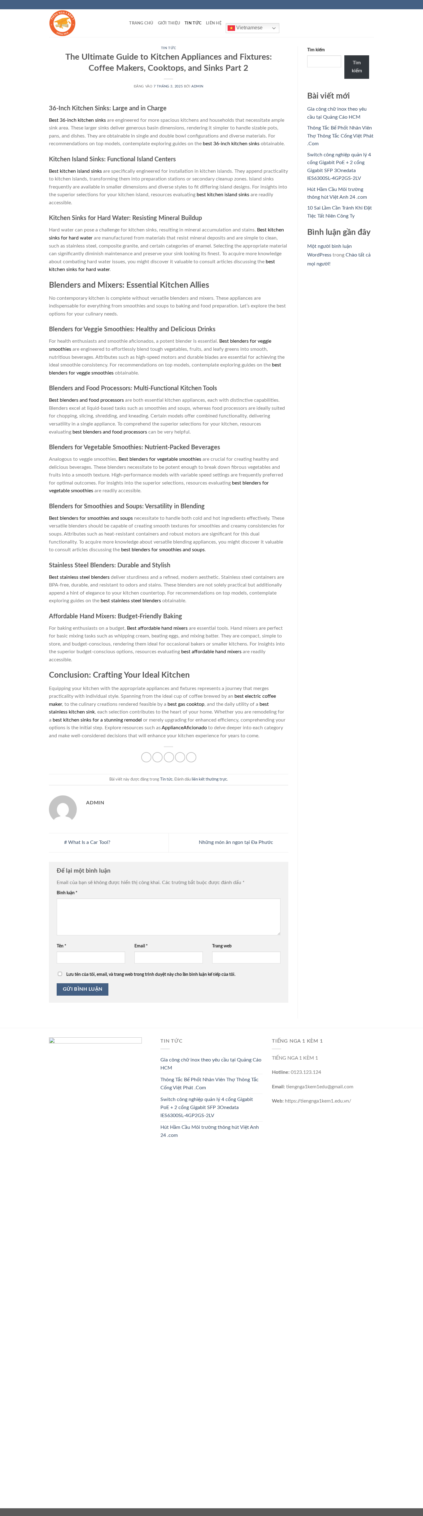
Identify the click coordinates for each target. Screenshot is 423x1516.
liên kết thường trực (209, 779)
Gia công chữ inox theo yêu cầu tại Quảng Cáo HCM (210, 1063)
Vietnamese (249, 27)
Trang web (222, 946)
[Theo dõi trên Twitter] (365, 4)
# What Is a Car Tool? (86, 842)
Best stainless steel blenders (79, 577)
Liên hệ (213, 23)
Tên (61, 946)
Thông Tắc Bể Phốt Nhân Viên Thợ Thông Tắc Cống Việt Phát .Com (340, 135)
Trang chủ (141, 23)
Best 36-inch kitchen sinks (77, 120)
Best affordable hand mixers (157, 628)
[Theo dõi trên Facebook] (353, 4)
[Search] (122, 23)
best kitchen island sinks (223, 194)
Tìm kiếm (316, 50)
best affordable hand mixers (211, 651)
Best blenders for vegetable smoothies (160, 459)
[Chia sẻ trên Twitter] (157, 757)
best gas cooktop (186, 704)
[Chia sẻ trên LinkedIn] (191, 757)
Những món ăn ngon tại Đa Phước (236, 842)
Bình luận (67, 893)
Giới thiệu (169, 23)
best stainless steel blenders (131, 600)
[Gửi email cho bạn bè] (169, 757)
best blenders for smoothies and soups (163, 549)
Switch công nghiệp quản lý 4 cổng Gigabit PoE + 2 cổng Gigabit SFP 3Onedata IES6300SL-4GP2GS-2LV (206, 1107)
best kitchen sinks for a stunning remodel (97, 720)
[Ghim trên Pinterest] (180, 757)
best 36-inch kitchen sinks (231, 143)
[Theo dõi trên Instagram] (359, 4)
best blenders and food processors (109, 432)
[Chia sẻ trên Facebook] (146, 757)
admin (197, 86)
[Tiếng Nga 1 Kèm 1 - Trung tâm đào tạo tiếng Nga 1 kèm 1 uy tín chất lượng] (80, 23)
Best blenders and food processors (86, 400)
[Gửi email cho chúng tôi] (371, 4)
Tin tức (193, 23)
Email (141, 946)
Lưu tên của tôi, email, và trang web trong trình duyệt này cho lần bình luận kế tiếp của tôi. (150, 974)
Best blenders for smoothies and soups (91, 518)
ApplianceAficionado (184, 727)
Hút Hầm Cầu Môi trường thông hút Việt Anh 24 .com (209, 1131)
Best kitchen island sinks (75, 171)
